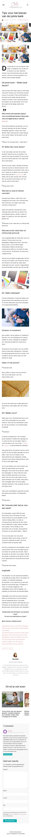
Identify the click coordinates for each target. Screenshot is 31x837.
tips (11, 648)
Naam (5, 790)
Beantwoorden (8, 754)
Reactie (5, 769)
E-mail (5, 798)
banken (4, 121)
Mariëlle (6, 20)
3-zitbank (25, 443)
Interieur (25, 20)
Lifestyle (20, 20)
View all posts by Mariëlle (15, 662)
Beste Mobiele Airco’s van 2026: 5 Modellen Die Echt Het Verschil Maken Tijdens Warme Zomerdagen (15, 628)
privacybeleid (12, 814)
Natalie (10, 730)
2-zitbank (6, 445)
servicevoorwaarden (21, 814)
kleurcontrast (19, 174)
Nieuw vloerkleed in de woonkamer (12, 644)
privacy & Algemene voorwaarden (16, 833)
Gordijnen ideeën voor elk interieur (12, 641)
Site (4, 805)
